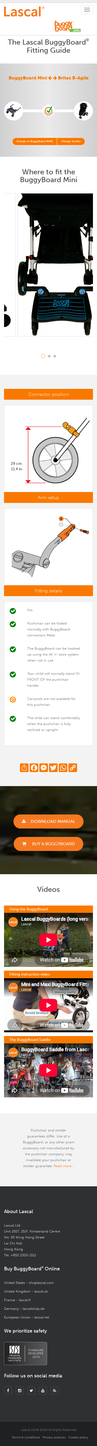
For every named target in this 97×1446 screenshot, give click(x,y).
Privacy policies (54, 1437)
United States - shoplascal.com (29, 1283)
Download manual (53, 821)
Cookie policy (78, 1437)
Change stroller (71, 141)
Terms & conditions (26, 1437)
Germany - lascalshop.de (24, 1309)
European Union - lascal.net (26, 1317)
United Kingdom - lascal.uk (26, 1291)
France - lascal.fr (17, 1300)
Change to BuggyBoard (34, 141)
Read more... (64, 1166)
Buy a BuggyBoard (53, 843)
